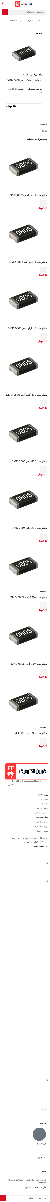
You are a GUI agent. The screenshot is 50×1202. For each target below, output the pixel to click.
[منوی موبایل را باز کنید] (45, 4)
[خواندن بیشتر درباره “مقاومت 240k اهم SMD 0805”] (43, 605)
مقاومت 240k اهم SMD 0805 (28, 597)
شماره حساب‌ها (43, 808)
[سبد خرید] (42, 1151)
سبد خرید (42, 1157)
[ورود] (42, 1165)
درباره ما (45, 804)
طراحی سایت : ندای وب (35, 1187)
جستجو (43, 1123)
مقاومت (20, 21)
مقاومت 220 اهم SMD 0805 (29, 527)
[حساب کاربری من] (8, 4)
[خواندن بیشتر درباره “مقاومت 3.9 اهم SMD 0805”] (43, 741)
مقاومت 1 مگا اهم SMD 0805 (28, 195)
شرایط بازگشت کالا (41, 826)
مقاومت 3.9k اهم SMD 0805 (29, 663)
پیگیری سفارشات (42, 822)
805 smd (12, 21)
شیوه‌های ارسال (43, 831)
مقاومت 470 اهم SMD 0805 (29, 461)
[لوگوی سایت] (24, 4)
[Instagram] (16, 854)
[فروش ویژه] (39, 1134)
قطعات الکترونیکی (31, 21)
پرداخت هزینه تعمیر (41, 813)
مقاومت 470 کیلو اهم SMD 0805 (26, 394)
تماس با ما (45, 799)
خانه (42, 21)
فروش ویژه (41, 1143)
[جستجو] (42, 1117)
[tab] (43, 124)
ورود (44, 1171)
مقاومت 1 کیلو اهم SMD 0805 (28, 261)
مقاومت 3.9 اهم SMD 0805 (29, 733)
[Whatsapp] (45, 854)
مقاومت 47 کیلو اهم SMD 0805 (27, 328)
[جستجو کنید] (5, 12)
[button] (43, 203)
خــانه (43, 1109)
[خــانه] (42, 1103)
